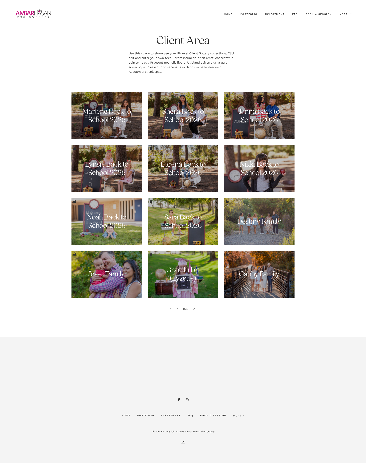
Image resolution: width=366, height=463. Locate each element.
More (344, 14)
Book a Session (319, 14)
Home (228, 14)
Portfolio (249, 14)
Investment (275, 14)
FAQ (295, 14)
